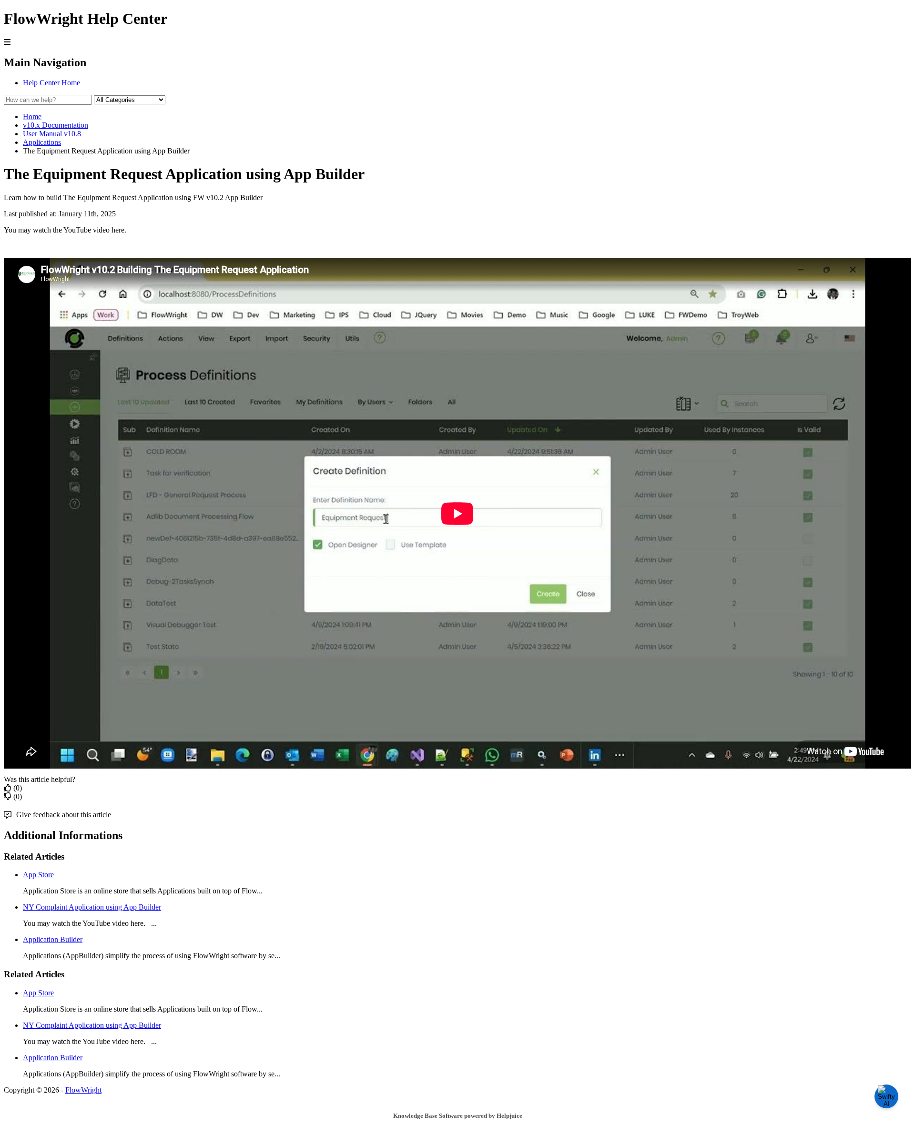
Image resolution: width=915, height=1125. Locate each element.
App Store (38, 875)
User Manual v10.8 (52, 134)
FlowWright (83, 1090)
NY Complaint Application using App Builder (92, 907)
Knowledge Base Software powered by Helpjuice (457, 1115)
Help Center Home (51, 83)
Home (32, 116)
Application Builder (52, 939)
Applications (42, 142)
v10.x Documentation (55, 125)
